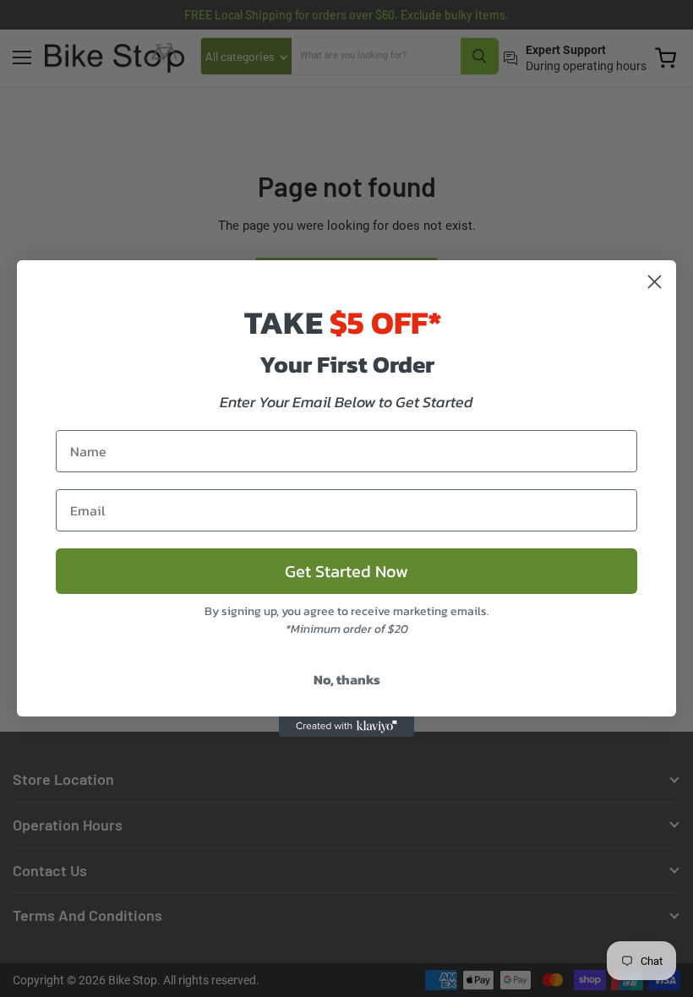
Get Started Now (346, 571)
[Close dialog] (654, 282)
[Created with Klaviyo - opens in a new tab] (346, 726)
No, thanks (347, 679)
